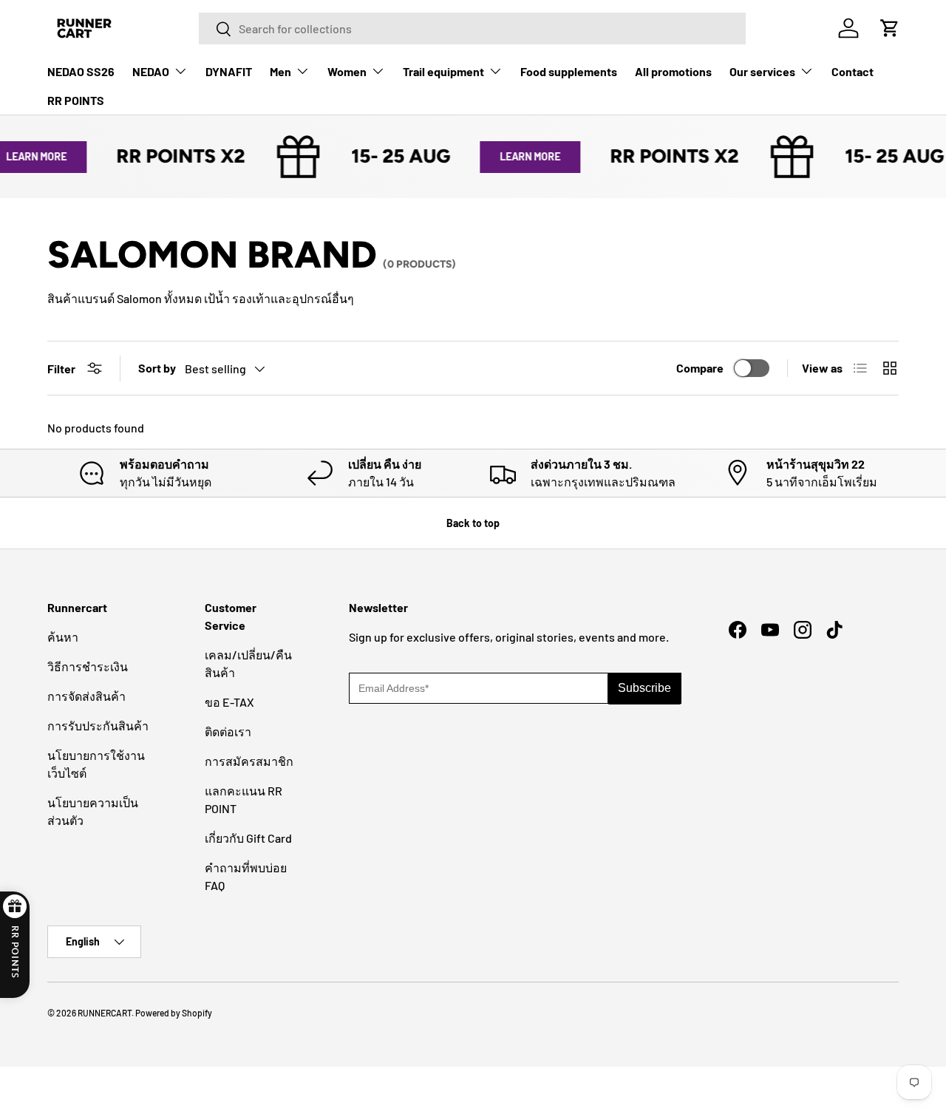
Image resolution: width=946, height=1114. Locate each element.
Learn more (521, 156)
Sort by (157, 368)
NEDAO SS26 (81, 71)
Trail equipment (443, 71)
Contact (852, 71)
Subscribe (644, 688)
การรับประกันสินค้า (98, 726)
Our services (762, 71)
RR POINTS (75, 100)
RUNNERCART (105, 1013)
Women (347, 71)
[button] (890, 28)
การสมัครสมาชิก (249, 761)
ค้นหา (62, 637)
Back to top (473, 523)
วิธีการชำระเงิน (87, 666)
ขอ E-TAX (229, 702)
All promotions (673, 71)
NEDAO (150, 71)
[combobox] (472, 28)
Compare (700, 368)
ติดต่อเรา (228, 731)
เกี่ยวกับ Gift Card (248, 838)
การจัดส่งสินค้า (86, 696)
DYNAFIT (228, 71)
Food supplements (568, 71)
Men (280, 71)
